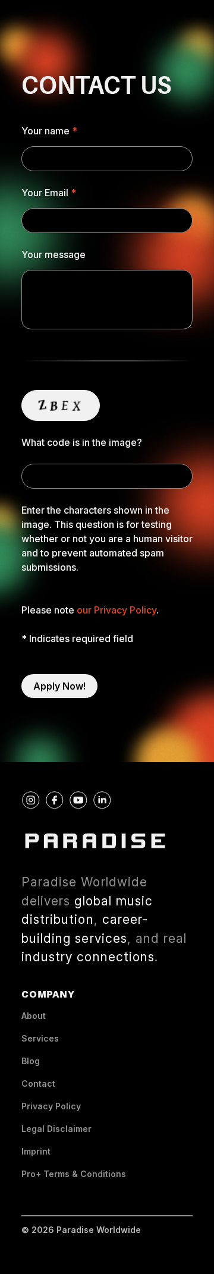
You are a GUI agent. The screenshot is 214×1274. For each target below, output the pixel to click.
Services (40, 1038)
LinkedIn (111, 798)
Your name (45, 131)
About (33, 1016)
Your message (53, 254)
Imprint (36, 1151)
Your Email (44, 193)
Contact (38, 1083)
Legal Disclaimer (56, 1129)
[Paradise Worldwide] (95, 841)
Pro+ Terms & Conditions (73, 1174)
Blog (30, 1061)
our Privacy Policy (116, 610)
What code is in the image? (81, 442)
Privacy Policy (51, 1106)
